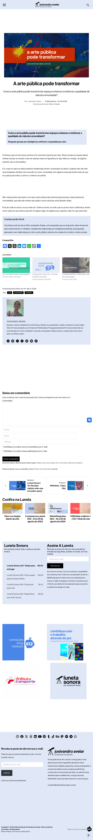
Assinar (7, 773)
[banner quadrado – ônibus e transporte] (20, 681)
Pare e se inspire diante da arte (12, 517)
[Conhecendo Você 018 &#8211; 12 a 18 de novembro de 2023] (46, 265)
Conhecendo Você (40, 104)
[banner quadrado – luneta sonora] (68, 681)
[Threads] (22, 341)
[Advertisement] (46, 20)
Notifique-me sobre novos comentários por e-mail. (26, 447)
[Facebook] (12, 341)
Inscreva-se (55, 566)
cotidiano (29, 292)
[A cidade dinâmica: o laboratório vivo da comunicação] (76, 265)
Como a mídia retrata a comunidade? (16, 274)
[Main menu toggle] (4, 5)
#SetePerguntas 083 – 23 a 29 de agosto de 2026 (58, 519)
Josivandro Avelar (34, 101)
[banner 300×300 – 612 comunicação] (20, 642)
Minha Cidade (54, 104)
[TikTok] (36, 341)
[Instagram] (8, 341)
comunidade (18, 292)
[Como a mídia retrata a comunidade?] (16, 265)
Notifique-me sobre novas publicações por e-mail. (25, 451)
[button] (87, 5)
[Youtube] (31, 341)
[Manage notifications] (88, 835)
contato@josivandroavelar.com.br (62, 785)
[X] (17, 341)
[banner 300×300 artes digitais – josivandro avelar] (65, 642)
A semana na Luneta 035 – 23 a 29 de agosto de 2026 (35, 519)
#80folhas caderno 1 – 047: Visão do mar (80, 517)
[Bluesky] (26, 341)
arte (9, 292)
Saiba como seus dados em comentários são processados (59, 463)
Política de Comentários (42, 469)
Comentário (7, 401)
